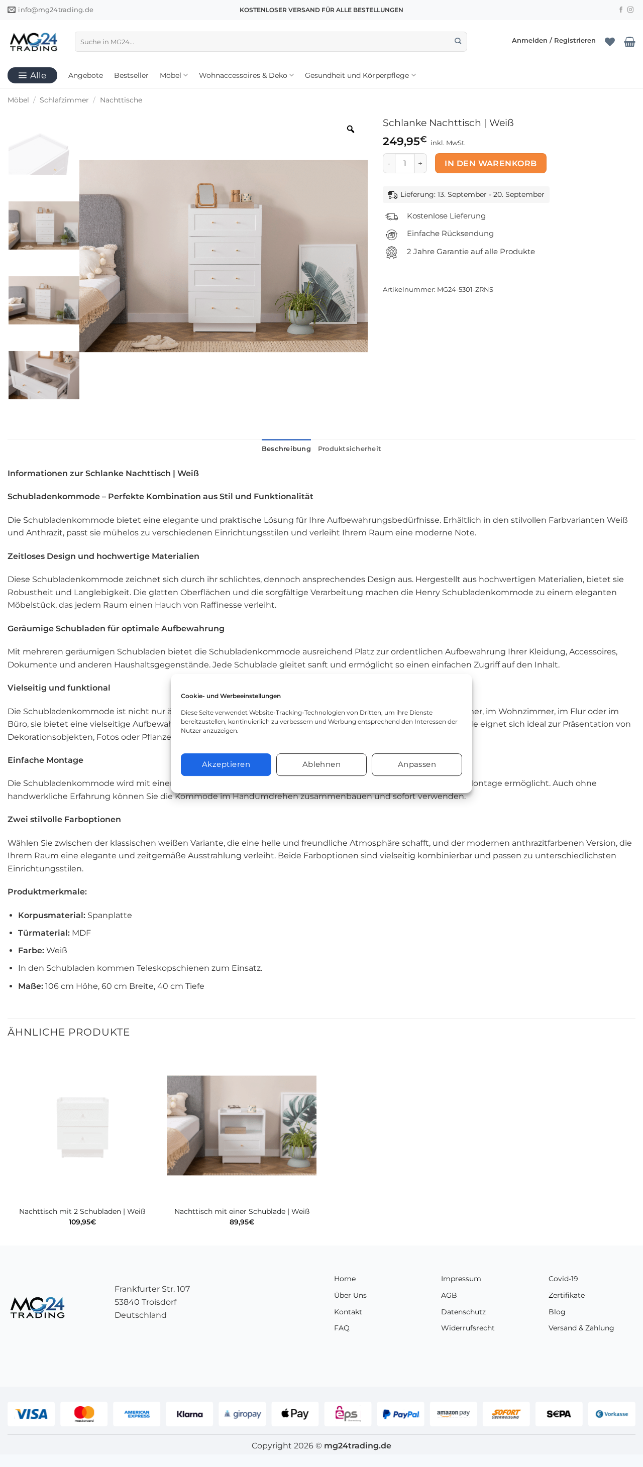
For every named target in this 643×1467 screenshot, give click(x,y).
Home (345, 1278)
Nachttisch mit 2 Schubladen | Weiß (82, 1211)
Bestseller (131, 75)
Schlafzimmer (64, 100)
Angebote (85, 75)
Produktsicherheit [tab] (349, 449)
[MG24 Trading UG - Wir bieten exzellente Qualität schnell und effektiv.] (34, 42)
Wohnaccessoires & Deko (243, 75)
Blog (557, 1311)
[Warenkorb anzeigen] (629, 42)
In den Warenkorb (491, 163)
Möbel (170, 75)
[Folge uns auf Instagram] (630, 10)
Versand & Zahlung (581, 1327)
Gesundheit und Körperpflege (357, 75)
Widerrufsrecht (468, 1327)
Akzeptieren (226, 764)
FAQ (342, 1327)
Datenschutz (463, 1311)
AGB (449, 1295)
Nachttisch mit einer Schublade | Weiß (241, 1211)
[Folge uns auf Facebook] (621, 10)
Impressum (461, 1278)
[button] (554, 41)
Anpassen (417, 764)
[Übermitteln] (458, 42)
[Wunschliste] (610, 42)
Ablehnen (321, 764)
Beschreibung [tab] (286, 449)
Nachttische (121, 100)
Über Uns (350, 1295)
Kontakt (348, 1311)
